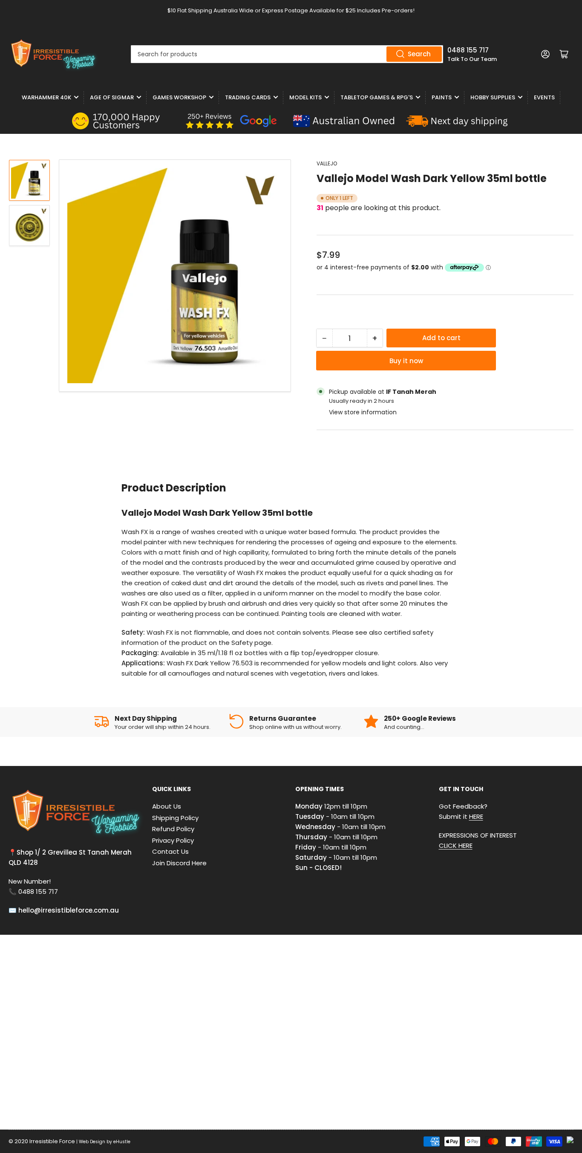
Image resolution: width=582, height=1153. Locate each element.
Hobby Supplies (492, 97)
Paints (442, 97)
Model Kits (305, 97)
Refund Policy (173, 828)
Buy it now (406, 360)
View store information (363, 412)
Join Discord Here (179, 862)
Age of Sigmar (112, 97)
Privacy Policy (173, 840)
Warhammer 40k (46, 97)
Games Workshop (179, 97)
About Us (166, 806)
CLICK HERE (456, 845)
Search (419, 53)
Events (544, 97)
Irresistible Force (52, 1141)
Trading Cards (248, 97)
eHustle (121, 1142)
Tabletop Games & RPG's (376, 97)
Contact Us (170, 851)
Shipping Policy (175, 817)
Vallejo (327, 163)
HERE (476, 816)
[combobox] (287, 54)
